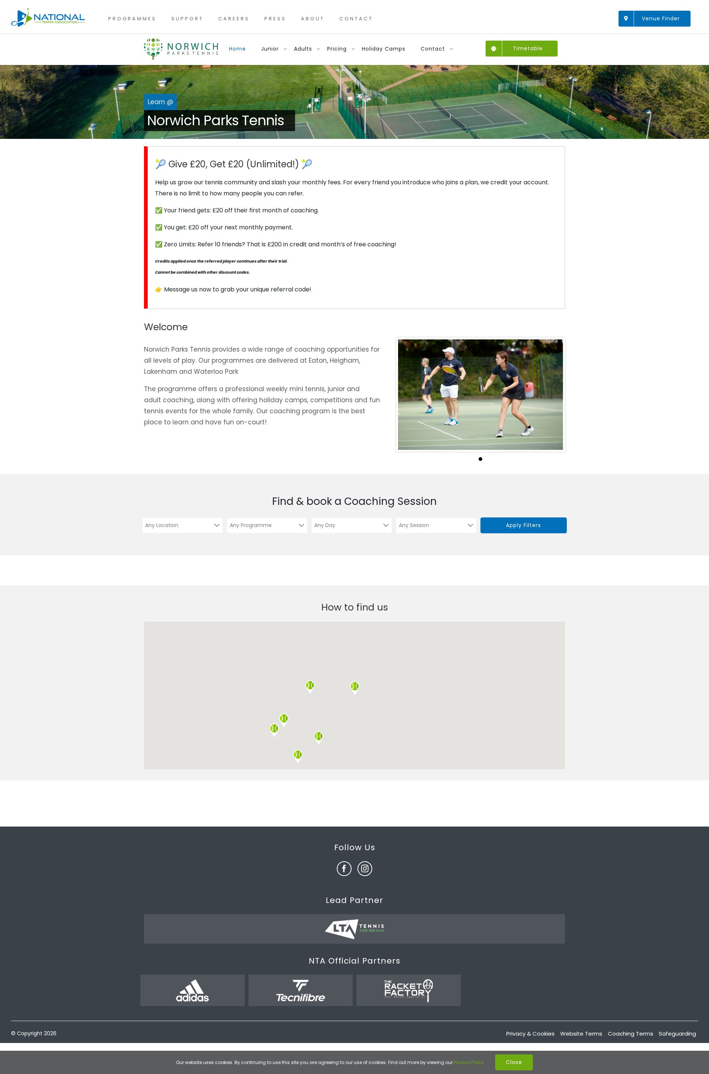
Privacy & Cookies (530, 1033)
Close (514, 1062)
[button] (354, 688)
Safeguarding (677, 1033)
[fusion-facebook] (344, 868)
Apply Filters (523, 525)
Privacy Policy (469, 1062)
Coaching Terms (630, 1033)
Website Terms (581, 1033)
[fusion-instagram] (364, 868)
